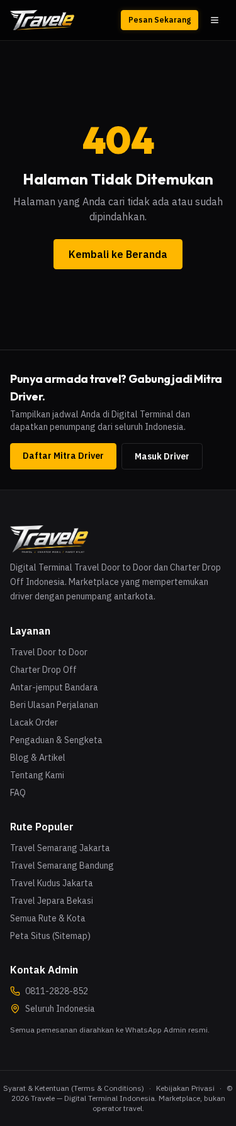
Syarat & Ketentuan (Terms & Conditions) (73, 1088)
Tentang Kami (37, 775)
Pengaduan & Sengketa (56, 740)
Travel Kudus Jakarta (51, 883)
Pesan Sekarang (159, 19)
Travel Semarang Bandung (62, 865)
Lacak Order (34, 722)
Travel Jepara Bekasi (51, 900)
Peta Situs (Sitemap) (50, 935)
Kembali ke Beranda (118, 254)
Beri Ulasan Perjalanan (54, 704)
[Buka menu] (214, 20)
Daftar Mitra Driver (63, 455)
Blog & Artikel (37, 757)
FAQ (18, 792)
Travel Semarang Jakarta (60, 848)
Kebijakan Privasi (185, 1088)
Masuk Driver (162, 456)
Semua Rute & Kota (48, 918)
